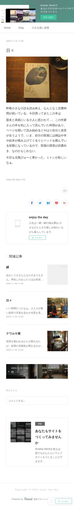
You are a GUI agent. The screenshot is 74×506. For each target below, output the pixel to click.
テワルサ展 (13, 333)
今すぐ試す (48, 17)
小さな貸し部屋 (40, 27)
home (7, 27)
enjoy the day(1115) (15, 179)
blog (21, 27)
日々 (9, 300)
